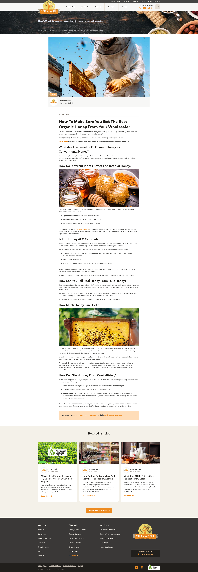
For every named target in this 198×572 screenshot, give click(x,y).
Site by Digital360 (58, 569)
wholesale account (82, 229)
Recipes (135, 1)
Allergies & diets (115, 1)
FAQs (143, 1)
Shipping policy (43, 547)
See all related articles (98, 510)
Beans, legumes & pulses (77, 530)
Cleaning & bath (74, 547)
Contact (124, 6)
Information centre (154, 1)
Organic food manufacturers (110, 534)
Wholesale (85, 7)
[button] (70, 7)
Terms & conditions (55, 566)
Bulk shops (104, 543)
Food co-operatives (107, 538)
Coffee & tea (73, 551)
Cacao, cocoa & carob (76, 538)
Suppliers (126, 1)
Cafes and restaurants (108, 530)
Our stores (111, 6)
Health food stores (106, 547)
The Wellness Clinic (45, 538)
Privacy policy (42, 566)
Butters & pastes (75, 534)
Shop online (70, 7)
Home (40, 30)
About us (98, 6)
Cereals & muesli (75, 543)
